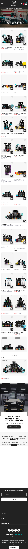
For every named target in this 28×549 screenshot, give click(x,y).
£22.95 (2, 357)
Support (3, 513)
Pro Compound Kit (19, 203)
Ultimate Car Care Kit (19, 155)
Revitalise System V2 (19, 180)
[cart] (25, 3)
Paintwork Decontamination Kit (6, 157)
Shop (2, 518)
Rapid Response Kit (18, 353)
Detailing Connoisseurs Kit (7, 70)
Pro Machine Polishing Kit (19, 92)
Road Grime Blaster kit (19, 290)
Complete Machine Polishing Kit (5, 92)
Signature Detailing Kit (6, 47)
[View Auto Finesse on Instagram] (12, 531)
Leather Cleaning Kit (19, 133)
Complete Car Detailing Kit (12, 225)
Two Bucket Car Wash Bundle (19, 48)
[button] (11, 44)
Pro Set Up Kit (4, 377)
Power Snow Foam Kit (6, 291)
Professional (5, 523)
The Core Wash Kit (5, 247)
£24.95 (2, 182)
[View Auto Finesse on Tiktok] (15, 531)
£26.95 (15, 355)
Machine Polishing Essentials (18, 333)
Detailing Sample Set (7, 355)
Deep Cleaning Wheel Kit (20, 269)
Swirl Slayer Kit (19, 71)
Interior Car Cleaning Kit (20, 113)
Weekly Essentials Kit (6, 113)
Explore (3, 508)
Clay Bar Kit (6, 180)
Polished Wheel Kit (5, 269)
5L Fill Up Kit (4, 312)
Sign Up (14, 499)
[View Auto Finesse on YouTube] (18, 531)
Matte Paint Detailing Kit (7, 332)
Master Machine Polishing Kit (5, 202)
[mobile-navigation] (2, 4)
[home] (14, 4)
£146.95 (15, 250)
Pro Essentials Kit (18, 312)
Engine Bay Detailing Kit (7, 134)
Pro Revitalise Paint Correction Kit (19, 248)
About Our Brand (14, 427)
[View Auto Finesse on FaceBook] (9, 531)
